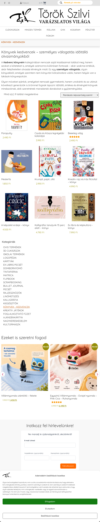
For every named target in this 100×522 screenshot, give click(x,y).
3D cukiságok (11, 250)
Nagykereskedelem (15, 320)
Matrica (8, 275)
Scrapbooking (12, 282)
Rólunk (51, 29)
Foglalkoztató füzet (17, 313)
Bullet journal (13, 285)
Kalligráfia (10, 299)
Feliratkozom (68, 466)
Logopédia (10, 257)
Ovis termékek (12, 247)
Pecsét (7, 289)
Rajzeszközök (12, 292)
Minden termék (33, 29)
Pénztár (90, 29)
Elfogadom (50, 501)
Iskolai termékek (14, 254)
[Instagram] (9, 3)
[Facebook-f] (5, 3)
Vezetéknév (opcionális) (33, 453)
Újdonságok (12, 29)
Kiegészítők (10, 303)
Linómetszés (11, 296)
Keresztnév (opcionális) (60, 453)
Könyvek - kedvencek (16, 306)
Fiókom (50, 35)
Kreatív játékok (13, 310)
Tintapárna (10, 271)
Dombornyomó (12, 268)
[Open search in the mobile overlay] (75, 2)
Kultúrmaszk (11, 324)
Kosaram (75, 29)
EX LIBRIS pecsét (13, 264)
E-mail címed (29, 440)
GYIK (63, 29)
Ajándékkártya (13, 317)
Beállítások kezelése (50, 516)
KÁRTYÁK (8, 261)
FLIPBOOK (9, 278)
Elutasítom (50, 508)
